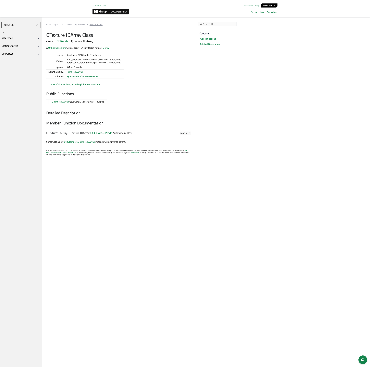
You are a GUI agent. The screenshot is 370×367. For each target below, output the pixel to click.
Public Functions (207, 38)
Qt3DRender (80, 25)
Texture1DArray (75, 71)
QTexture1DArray (60, 101)
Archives (259, 12)
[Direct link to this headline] (75, 94)
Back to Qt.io (100, 5)
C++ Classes (67, 25)
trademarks (135, 152)
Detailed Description (209, 44)
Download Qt (269, 5)
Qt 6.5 (48, 25)
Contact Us (248, 5)
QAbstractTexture (57, 48)
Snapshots (272, 12)
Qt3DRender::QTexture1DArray (79, 142)
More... (105, 48)
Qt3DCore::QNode (101, 133)
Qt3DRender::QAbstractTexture (82, 76)
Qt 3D (56, 25)
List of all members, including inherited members (75, 84)
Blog (257, 5)
